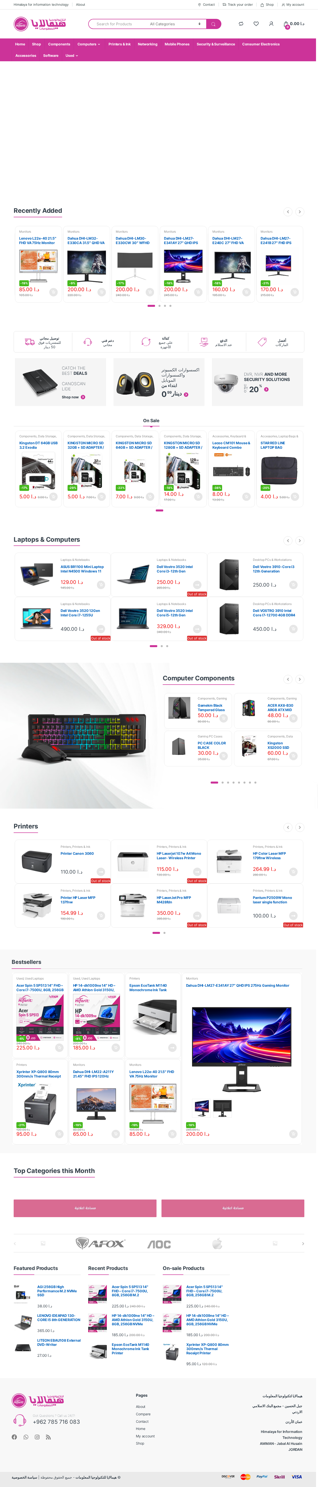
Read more (197, 585)
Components (59, 44)
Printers (66, 847)
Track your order (240, 4)
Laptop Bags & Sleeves (279, 437)
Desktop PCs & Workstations (272, 560)
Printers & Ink (120, 44)
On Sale (151, 420)
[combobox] (116, 24)
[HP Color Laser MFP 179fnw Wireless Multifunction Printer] (231, 861)
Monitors (25, 231)
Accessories (25, 55)
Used (70, 55)
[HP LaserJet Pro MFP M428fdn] (135, 905)
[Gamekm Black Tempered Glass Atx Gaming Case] (181, 708)
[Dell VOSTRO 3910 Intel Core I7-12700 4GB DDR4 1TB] (231, 618)
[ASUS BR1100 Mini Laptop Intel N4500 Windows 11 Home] (38, 574)
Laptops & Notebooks (75, 560)
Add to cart (53, 292)
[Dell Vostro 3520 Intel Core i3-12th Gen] (135, 574)
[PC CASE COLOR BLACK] (181, 746)
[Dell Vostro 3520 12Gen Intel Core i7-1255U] (38, 618)
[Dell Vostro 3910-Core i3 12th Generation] (231, 574)
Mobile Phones (177, 44)
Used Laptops (34, 978)
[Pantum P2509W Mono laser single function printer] (231, 905)
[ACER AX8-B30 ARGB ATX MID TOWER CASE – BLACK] (251, 708)
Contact (209, 4)
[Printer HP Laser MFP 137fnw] (38, 905)
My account (295, 4)
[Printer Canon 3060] (38, 861)
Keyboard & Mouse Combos (229, 437)
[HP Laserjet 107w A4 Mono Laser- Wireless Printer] (135, 861)
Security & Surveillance (216, 44)
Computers (87, 44)
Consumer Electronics (261, 44)
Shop (270, 4)
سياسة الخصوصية (24, 1477)
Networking (148, 44)
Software (50, 55)
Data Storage (47, 436)
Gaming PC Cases (210, 736)
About (80, 4)
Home (20, 44)
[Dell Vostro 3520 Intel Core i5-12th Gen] (135, 618)
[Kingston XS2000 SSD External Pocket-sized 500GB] (251, 746)
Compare (143, 1414)
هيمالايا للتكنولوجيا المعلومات (96, 1477)
